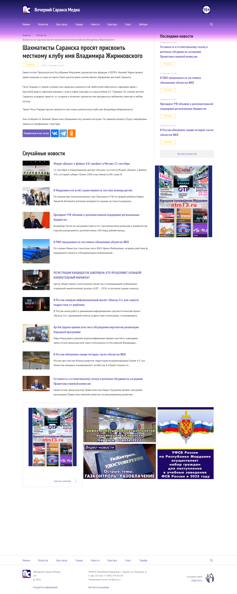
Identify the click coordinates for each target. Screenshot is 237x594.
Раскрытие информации (45, 587)
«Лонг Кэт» (196, 580)
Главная (26, 24)
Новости (95, 24)
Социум (79, 24)
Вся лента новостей (187, 153)
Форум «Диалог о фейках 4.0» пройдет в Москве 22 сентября (92, 163)
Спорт (128, 24)
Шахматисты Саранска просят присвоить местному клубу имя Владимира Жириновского (69, 39)
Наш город (61, 24)
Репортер (43, 24)
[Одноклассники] (71, 133)
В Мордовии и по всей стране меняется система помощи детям (93, 190)
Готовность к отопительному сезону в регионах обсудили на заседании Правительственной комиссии (184, 52)
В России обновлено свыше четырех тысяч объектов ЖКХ (90, 354)
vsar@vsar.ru (114, 579)
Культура (112, 24)
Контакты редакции (98, 587)
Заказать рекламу (62, 481)
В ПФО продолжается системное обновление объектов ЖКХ (91, 242)
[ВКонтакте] (55, 133)
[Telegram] (63, 133)
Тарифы (143, 560)
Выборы (143, 24)
